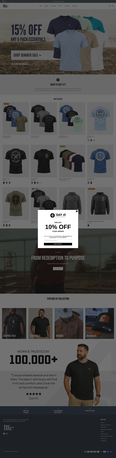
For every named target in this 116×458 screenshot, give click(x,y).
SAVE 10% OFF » (58, 244)
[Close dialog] (77, 211)
